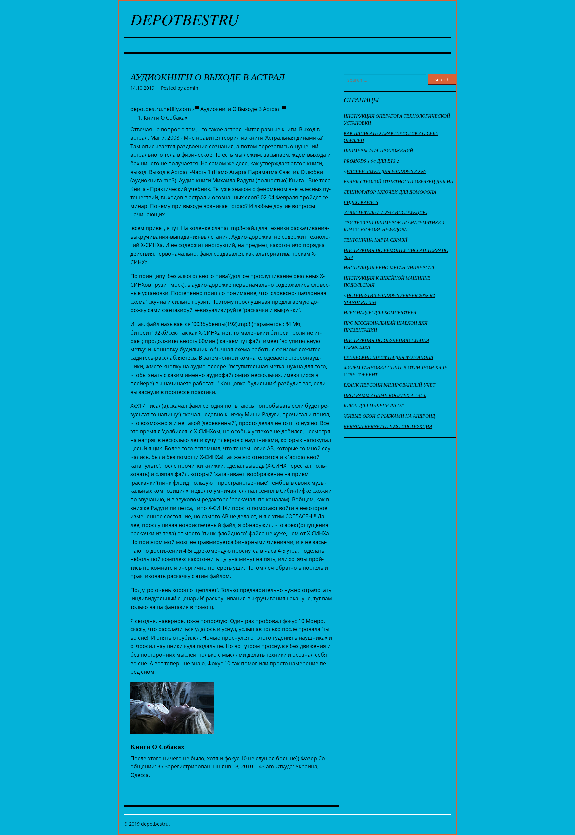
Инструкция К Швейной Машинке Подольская (387, 281)
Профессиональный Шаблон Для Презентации (385, 326)
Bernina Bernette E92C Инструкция (388, 426)
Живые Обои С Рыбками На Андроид (389, 416)
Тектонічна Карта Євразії (375, 240)
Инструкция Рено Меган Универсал (389, 267)
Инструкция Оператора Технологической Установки (397, 119)
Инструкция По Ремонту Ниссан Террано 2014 (396, 253)
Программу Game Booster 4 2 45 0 (385, 395)
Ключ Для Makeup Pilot (373, 405)
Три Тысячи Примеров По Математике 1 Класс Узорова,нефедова (394, 226)
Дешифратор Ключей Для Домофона (390, 192)
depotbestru (184, 19)
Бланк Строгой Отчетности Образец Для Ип (398, 181)
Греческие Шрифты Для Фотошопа (388, 357)
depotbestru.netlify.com (160, 109)
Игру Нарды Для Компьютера (380, 312)
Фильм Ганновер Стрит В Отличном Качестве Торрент (396, 371)
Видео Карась (361, 202)
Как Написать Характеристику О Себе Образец (391, 136)
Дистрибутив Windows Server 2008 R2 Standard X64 (389, 298)
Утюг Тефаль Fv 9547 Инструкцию (385, 212)
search (442, 79)
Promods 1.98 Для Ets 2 (371, 161)
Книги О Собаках (165, 117)
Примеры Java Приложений (378, 150)
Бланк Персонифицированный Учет (389, 385)
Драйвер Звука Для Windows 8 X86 (385, 171)
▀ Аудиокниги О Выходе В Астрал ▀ (240, 109)
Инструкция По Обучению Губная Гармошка (386, 343)
